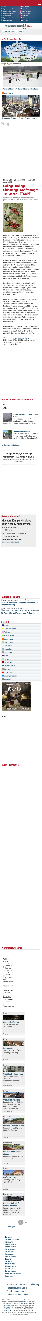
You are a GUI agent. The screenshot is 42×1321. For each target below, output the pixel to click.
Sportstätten (7, 997)
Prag (4, 6)
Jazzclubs (8, 970)
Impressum (12, 1284)
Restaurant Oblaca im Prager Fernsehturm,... (19, 118)
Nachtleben (8, 662)
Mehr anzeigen (18, 1224)
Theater (7, 1002)
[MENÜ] (39, 2)
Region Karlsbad (26, 13)
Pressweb (20, 1312)
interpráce (7, 1305)
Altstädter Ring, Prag (11, 1100)
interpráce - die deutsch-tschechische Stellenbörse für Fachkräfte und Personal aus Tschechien (20, 612)
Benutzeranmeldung (15, 1291)
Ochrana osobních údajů (17, 1294)
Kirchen (7, 975)
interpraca (8, 1309)
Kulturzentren (8, 990)
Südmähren (24, 18)
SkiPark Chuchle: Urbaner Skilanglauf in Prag (20, 89)
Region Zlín (24, 20)
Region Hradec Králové (9, 11)
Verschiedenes (8, 1006)
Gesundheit (8, 646)
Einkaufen (7, 632)
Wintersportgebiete (10, 676)
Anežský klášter (9, 1177)
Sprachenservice (10, 666)
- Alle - (7, 961)
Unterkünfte (8, 673)
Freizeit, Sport (9, 636)
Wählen (6, 959)
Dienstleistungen (10, 629)
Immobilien (8, 649)
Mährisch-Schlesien (8, 13)
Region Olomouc (7, 20)
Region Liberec (25, 9)
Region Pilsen (7, 15)
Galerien (8, 968)
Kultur (6, 656)
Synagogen (9, 999)
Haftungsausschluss (16, 1288)
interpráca (7, 1307)
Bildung (6, 625)
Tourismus (7, 669)
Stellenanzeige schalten (9, 31)
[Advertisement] (21, 153)
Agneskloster (8, 1048)
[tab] (21, 625)
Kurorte (6, 659)
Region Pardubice (26, 11)
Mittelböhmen (25, 6)
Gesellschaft (8, 642)
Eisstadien (8, 966)
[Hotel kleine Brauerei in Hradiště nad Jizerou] (16, 710)
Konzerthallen (8, 986)
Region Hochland (8, 18)
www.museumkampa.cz (21, 338)
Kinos (7, 972)
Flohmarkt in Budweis (21, 431)
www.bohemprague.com (28, 600)
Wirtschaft (7, 679)
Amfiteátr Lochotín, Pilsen (13, 1125)
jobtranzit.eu (7, 1310)
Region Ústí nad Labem (9, 9)
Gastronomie (8, 93)
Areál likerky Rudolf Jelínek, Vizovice (11, 1204)
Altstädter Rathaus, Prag (13, 1074)
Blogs (20, 31)
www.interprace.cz (22, 608)
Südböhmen (24, 15)
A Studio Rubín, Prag (11, 1022)
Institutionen (8, 652)
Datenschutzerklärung (29, 1284)
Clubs (7, 963)
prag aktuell (22, 1301)
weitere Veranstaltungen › (11, 445)
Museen (8, 993)
